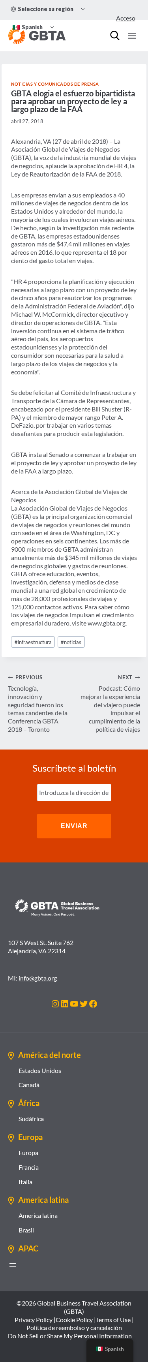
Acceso (125, 18)
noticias (71, 642)
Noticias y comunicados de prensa (55, 83)
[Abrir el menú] (12, 1265)
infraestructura (33, 642)
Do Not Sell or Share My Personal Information (70, 1335)
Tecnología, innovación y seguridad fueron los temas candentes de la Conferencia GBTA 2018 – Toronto (37, 703)
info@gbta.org (38, 978)
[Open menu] (132, 35)
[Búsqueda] (115, 35)
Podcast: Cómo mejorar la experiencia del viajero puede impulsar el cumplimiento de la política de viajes (110, 703)
